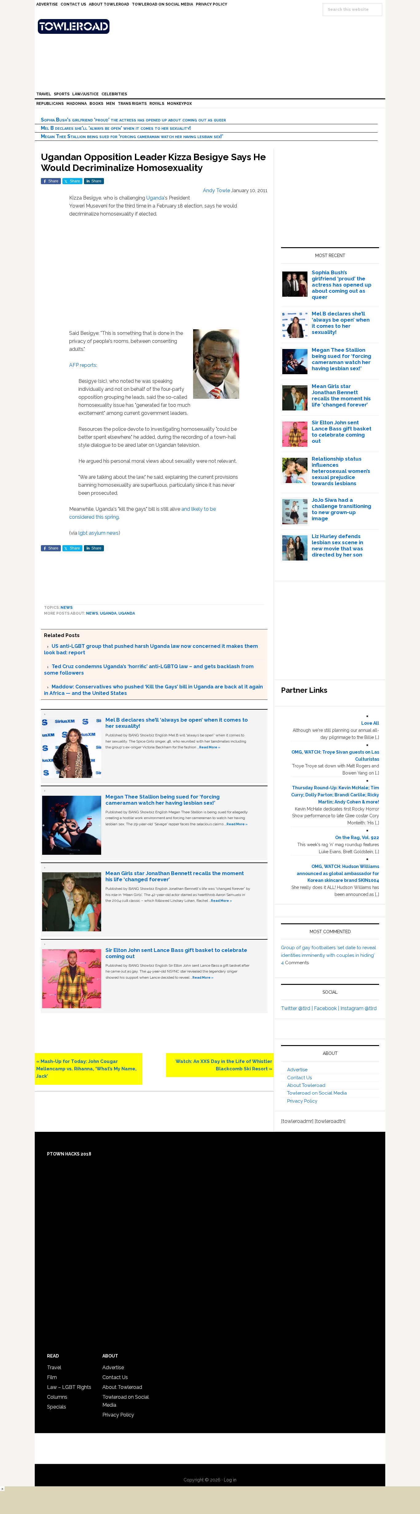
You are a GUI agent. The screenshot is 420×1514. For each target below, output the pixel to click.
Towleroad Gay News (211, 26)
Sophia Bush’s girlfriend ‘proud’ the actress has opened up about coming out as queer (133, 120)
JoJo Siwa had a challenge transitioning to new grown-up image (341, 509)
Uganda (155, 198)
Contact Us (299, 1077)
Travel (54, 1367)
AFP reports (82, 365)
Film (52, 1377)
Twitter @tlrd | (297, 1008)
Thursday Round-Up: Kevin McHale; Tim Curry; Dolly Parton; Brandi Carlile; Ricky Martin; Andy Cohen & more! (335, 794)
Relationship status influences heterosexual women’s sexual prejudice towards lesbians (341, 471)
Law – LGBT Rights (69, 1387)
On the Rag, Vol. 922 (357, 837)
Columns (57, 1397)
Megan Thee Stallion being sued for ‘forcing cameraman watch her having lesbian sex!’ (132, 136)
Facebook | (327, 1008)
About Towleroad (306, 1085)
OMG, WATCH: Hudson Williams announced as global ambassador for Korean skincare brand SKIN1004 (338, 873)
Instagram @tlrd (358, 1008)
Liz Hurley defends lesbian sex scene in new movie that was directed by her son (337, 545)
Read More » (209, 747)
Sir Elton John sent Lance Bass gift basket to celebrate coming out (341, 431)
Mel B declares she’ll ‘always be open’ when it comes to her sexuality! (116, 128)
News (67, 607)
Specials (56, 1407)
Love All (370, 723)
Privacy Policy (302, 1101)
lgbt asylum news (98, 533)
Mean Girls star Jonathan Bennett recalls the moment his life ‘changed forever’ (341, 395)
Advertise (297, 1069)
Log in (230, 1479)
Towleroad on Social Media (317, 1093)
